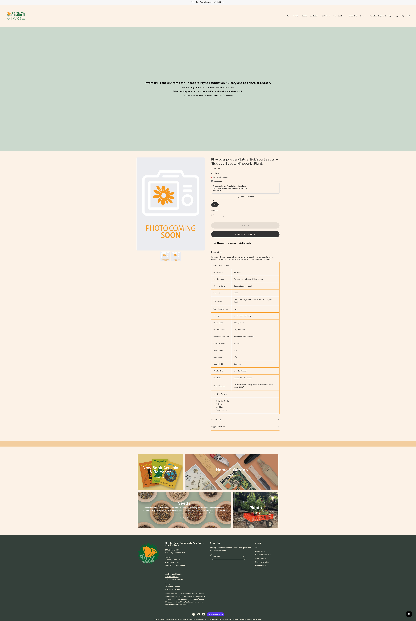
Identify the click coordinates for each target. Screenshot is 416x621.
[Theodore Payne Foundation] (15, 16)
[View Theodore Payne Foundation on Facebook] (198, 614)
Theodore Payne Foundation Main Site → (208, 2)
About (258, 543)
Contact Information (263, 555)
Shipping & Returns (218, 427)
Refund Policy (260, 565)
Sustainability (216, 420)
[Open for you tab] (409, 614)
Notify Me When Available (245, 234)
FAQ (256, 547)
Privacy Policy (260, 558)
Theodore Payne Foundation (168, 619)
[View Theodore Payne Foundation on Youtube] (203, 614)
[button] (288, 16)
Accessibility (260, 551)
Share (216, 173)
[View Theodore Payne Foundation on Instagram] (193, 614)
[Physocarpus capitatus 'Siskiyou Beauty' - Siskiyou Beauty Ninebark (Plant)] (165, 256)
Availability (218, 181)
